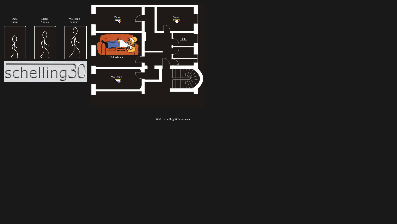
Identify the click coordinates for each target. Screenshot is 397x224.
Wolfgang (74, 18)
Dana (15, 18)
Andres (45, 21)
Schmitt (74, 21)
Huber (14, 21)
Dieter (44, 18)
